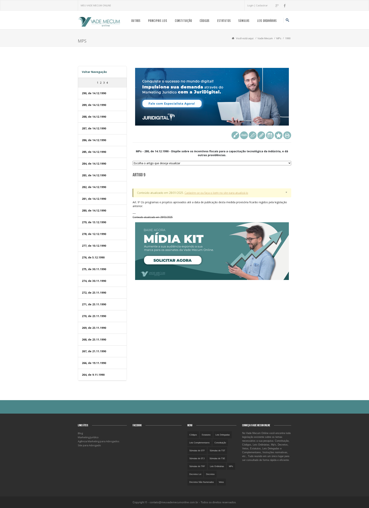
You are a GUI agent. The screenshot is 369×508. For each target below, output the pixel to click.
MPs (278, 38)
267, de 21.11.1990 (94, 351)
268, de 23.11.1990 (94, 339)
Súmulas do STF (197, 450)
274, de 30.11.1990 (94, 281)
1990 (287, 38)
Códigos (205, 21)
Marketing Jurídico (88, 437)
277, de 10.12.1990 (94, 245)
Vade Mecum (265, 38)
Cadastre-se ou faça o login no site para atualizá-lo (216, 193)
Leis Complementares (199, 442)
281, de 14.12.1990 (94, 199)
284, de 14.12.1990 (94, 163)
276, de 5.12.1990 (93, 257)
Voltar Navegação (94, 72)
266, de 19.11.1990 (94, 363)
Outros (135, 21)
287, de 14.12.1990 (94, 128)
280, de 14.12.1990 (94, 210)
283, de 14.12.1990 (94, 175)
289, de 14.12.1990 (94, 105)
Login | (251, 5)
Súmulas (243, 21)
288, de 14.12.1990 (94, 116)
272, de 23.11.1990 (94, 292)
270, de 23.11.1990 (94, 316)
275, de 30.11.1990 (94, 269)
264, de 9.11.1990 (93, 374)
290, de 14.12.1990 (94, 93)
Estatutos (224, 21)
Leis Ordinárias (267, 21)
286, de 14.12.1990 (94, 140)
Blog (80, 433)
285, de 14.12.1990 (94, 152)
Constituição (183, 21)
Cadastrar (262, 5)
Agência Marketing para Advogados (98, 441)
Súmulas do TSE (217, 458)
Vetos (221, 482)
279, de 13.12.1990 (94, 222)
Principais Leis (157, 21)
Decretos (210, 474)
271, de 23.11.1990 (94, 304)
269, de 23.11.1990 (94, 328)
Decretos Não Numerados (201, 482)
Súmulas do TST (217, 450)
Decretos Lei (195, 474)
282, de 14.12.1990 (94, 187)
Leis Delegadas (222, 435)
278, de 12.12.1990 (94, 234)
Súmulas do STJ (197, 458)
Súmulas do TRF (197, 466)
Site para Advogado (89, 445)
